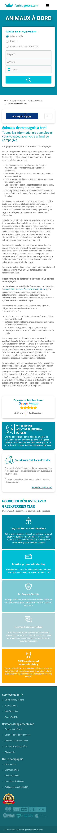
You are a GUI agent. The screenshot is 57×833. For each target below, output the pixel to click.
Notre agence (10, 764)
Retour (14, 41)
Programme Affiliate (13, 729)
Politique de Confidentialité (16, 787)
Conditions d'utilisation (14, 781)
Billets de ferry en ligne (14, 700)
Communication (12, 770)
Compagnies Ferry (17, 100)
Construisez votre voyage (24, 46)
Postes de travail (12, 776)
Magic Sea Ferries (35, 100)
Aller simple (16, 36)
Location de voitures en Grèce (17, 735)
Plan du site (10, 752)
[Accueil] (5, 100)
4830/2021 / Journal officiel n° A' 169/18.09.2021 (25, 289)
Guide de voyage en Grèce (16, 746)
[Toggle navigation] (47, 5)
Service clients (11, 706)
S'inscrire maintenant (42, 487)
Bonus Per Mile (11, 717)
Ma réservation (11, 711)
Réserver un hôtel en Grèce (16, 741)
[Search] (28, 79)
